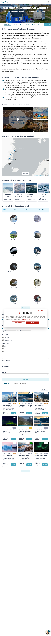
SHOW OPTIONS (18, 322)
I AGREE (32, 322)
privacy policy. (26, 319)
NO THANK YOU (42, 310)
